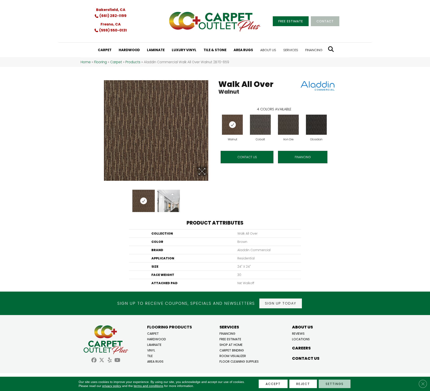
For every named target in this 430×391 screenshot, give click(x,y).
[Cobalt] (260, 125)
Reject (303, 384)
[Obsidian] (316, 125)
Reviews (298, 333)
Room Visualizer (232, 355)
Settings (335, 384)
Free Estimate (230, 339)
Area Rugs (155, 361)
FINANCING (303, 157)
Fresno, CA (111, 24)
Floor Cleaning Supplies (239, 361)
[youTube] (117, 360)
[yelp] (109, 360)
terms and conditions (148, 386)
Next (209, 198)
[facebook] (94, 360)
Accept (273, 384)
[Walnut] (232, 125)
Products (132, 62)
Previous (102, 198)
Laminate (154, 344)
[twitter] (102, 360)
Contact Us (247, 157)
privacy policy (111, 386)
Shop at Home (231, 344)
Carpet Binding (231, 350)
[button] (280, 303)
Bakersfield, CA (110, 9)
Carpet (116, 62)
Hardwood (156, 339)
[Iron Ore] (288, 125)
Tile (150, 355)
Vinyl (151, 350)
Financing (227, 333)
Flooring (100, 62)
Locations (301, 339)
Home (86, 62)
